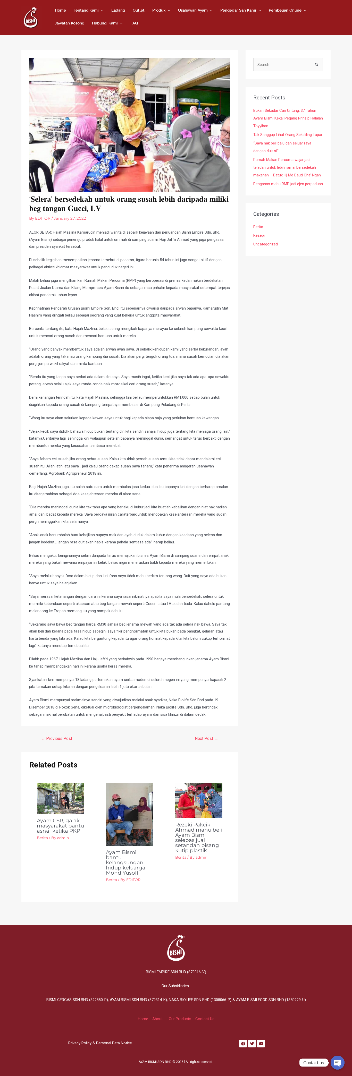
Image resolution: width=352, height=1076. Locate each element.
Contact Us (204, 1019)
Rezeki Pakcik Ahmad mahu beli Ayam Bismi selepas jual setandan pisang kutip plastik (198, 837)
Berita (42, 837)
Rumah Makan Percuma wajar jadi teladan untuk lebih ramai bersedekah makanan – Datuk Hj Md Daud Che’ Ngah (287, 167)
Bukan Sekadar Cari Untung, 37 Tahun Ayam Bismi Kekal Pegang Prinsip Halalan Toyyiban (288, 118)
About (157, 1019)
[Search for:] (288, 64)
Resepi (259, 235)
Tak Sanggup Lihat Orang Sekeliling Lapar (287, 134)
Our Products (180, 1019)
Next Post (206, 738)
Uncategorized (265, 244)
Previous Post (56, 738)
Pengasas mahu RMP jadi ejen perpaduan (288, 184)
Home (143, 1019)
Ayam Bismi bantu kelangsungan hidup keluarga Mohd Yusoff (125, 862)
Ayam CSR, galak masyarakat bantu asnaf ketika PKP (60, 825)
